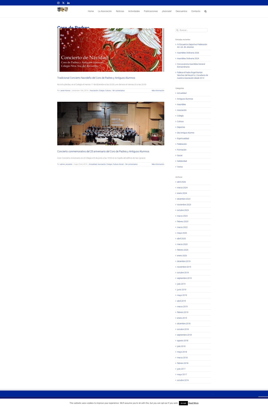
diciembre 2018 (183, 323)
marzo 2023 (182, 216)
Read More (193, 403)
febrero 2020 (182, 250)
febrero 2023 (182, 221)
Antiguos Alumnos (185, 99)
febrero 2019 (182, 312)
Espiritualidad (183, 138)
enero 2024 (182, 193)
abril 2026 (181, 182)
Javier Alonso (65, 91)
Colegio (112, 53)
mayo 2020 (182, 233)
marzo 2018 (182, 357)
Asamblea (181, 104)
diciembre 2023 (183, 199)
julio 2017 (181, 369)
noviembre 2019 (184, 267)
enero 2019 (182, 318)
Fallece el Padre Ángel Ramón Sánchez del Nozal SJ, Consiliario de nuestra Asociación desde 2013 (192, 75)
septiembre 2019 (184, 278)
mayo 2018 (182, 352)
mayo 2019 (182, 295)
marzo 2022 (182, 227)
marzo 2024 (182, 187)
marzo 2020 (182, 244)
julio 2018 (181, 346)
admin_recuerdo (66, 164)
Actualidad (97, 127)
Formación (181, 150)
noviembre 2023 (184, 205)
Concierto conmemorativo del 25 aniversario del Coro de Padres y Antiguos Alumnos (110, 120)
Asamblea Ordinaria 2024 (188, 58)
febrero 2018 (182, 363)
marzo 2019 (182, 306)
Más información (158, 91)
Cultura (118, 53)
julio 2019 (181, 284)
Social (126, 127)
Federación (182, 144)
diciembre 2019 (183, 261)
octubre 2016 (183, 380)
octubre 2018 (183, 329)
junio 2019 (181, 290)
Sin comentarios (119, 91)
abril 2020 (181, 238)
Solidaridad (182, 161)
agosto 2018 (182, 340)
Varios (180, 167)
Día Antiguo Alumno (185, 133)
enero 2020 (182, 255)
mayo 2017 (182, 374)
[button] (205, 12)
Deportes (181, 127)
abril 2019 (181, 301)
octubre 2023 (183, 210)
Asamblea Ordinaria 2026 (188, 53)
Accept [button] (183, 403)
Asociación (104, 53)
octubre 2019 (183, 272)
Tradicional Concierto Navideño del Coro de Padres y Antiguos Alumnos (110, 46)
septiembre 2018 (184, 335)
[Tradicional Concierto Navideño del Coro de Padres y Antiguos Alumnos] (110, 50)
